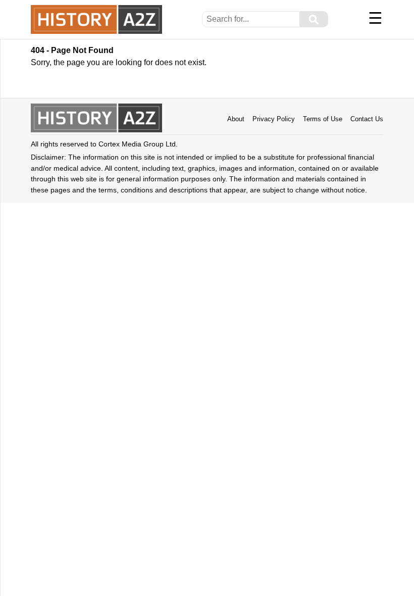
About (235, 119)
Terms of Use (322, 119)
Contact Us (366, 119)
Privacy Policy (273, 119)
